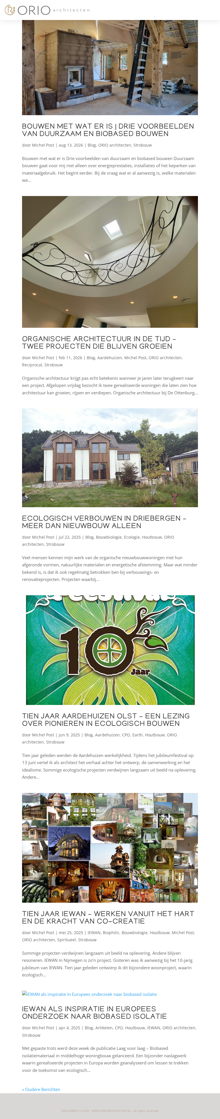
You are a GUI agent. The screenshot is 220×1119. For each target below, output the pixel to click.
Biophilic (111, 932)
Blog (92, 145)
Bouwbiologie (109, 537)
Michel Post (43, 145)
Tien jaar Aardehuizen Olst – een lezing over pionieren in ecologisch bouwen (106, 721)
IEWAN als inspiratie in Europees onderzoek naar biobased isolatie (94, 1014)
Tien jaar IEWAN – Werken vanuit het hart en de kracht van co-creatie (108, 918)
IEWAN (94, 932)
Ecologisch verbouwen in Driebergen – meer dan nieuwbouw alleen (104, 523)
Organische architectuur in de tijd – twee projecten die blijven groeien (99, 343)
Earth (137, 735)
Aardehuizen (109, 357)
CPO (126, 735)
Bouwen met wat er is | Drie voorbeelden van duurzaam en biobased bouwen (108, 131)
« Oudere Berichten (41, 1089)
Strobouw (142, 145)
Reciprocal (32, 364)
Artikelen (104, 1027)
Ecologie (132, 537)
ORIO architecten (114, 145)
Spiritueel (66, 939)
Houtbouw (152, 537)
